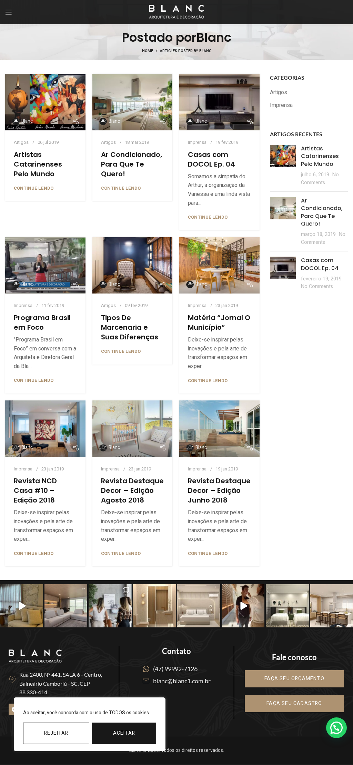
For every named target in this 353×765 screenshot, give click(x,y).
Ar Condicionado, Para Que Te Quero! (131, 164)
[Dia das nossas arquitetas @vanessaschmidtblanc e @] (110, 605)
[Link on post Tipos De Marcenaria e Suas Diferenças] (132, 265)
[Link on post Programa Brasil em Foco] (45, 265)
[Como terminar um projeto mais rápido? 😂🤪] (243, 605)
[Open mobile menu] (9, 12)
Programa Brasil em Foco (42, 322)
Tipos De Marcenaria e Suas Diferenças (129, 327)
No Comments (320, 178)
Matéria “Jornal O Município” (219, 322)
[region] (89, 724)
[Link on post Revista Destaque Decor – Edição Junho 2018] (219, 428)
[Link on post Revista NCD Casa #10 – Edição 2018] (45, 428)
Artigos (21, 142)
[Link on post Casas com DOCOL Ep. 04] (219, 102)
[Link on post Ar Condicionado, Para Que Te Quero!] (132, 102)
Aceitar (124, 733)
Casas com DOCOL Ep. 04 (211, 159)
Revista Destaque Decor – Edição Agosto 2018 (132, 490)
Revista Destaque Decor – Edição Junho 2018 (219, 490)
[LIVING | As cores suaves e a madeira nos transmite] (66, 605)
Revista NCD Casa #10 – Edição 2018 (35, 490)
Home (147, 51)
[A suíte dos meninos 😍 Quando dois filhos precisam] (287, 605)
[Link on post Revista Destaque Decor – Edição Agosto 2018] (132, 428)
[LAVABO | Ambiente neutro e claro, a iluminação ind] (154, 605)
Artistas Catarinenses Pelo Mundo (38, 164)
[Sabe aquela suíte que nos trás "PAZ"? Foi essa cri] (198, 605)
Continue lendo (33, 188)
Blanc (213, 37)
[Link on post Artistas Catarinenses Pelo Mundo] (45, 102)
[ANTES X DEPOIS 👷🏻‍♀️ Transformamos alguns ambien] (21, 605)
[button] (336, 727)
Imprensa (197, 142)
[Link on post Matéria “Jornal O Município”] (219, 265)
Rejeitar (56, 733)
